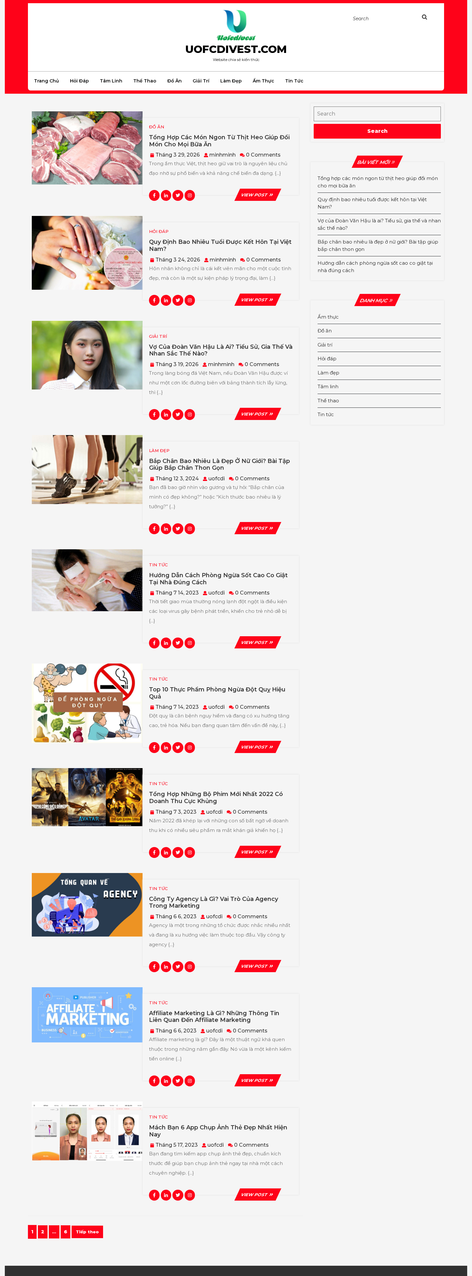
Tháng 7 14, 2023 (177, 593)
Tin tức (294, 81)
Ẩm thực (263, 81)
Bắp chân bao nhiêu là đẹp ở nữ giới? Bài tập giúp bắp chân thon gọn (219, 465)
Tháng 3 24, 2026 (177, 260)
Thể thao (144, 81)
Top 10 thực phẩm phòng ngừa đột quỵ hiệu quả (217, 693)
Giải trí (201, 81)
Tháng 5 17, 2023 (176, 1145)
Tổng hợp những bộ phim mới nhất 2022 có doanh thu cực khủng (216, 798)
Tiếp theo (87, 1231)
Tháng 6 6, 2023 (176, 916)
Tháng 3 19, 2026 (176, 364)
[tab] (431, 18)
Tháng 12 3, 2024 (177, 478)
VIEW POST (257, 194)
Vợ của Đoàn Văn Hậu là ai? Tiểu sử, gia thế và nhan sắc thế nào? (221, 350)
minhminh (222, 155)
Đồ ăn (174, 81)
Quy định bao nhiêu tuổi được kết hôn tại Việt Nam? (220, 245)
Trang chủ (46, 81)
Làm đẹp (231, 81)
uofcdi (216, 478)
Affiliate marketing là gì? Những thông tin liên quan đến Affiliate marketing (214, 1017)
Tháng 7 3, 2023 (176, 812)
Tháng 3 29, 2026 (177, 155)
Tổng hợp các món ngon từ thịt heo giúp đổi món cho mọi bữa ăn (219, 141)
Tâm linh (111, 81)
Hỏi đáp (79, 81)
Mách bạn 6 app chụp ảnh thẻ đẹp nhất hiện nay (218, 1131)
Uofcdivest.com (236, 49)
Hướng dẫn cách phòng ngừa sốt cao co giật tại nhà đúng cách (218, 579)
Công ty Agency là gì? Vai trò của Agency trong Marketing (213, 902)
